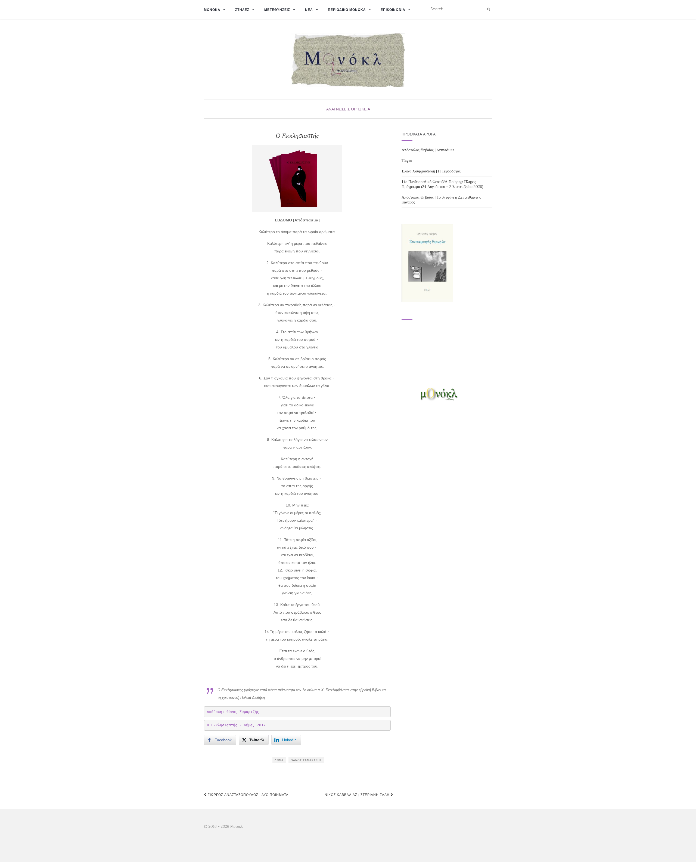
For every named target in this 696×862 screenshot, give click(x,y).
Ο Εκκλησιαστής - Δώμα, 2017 (236, 725)
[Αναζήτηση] (488, 9)
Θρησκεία (360, 109)
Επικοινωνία (393, 10)
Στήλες (242, 10)
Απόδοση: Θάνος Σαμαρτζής (233, 712)
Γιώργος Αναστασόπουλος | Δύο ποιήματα (247, 795)
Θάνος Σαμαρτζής (306, 760)
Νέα (309, 10)
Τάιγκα (407, 160)
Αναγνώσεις (338, 109)
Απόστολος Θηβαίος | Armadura (428, 149)
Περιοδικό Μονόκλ (347, 10)
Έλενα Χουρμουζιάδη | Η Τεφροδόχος (431, 171)
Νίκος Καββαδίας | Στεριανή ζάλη (358, 795)
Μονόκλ (212, 10)
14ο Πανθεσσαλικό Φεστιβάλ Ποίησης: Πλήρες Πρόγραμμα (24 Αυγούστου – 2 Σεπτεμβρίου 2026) (442, 184)
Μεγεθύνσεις (277, 10)
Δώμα (279, 760)
